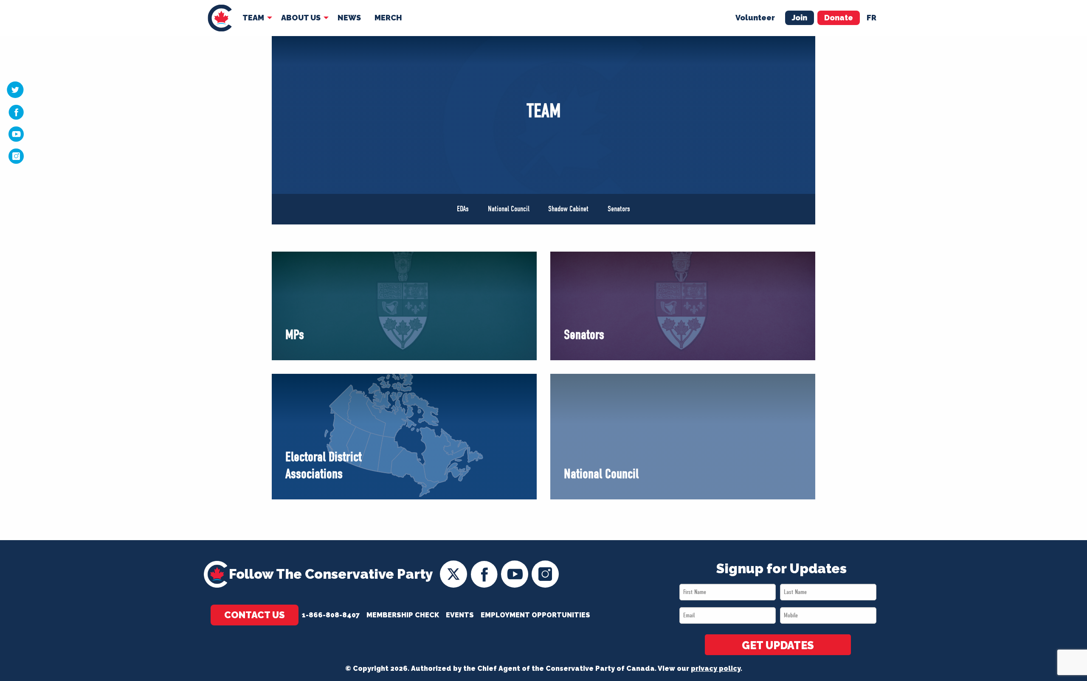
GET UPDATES (778, 645)
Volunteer (755, 17)
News (349, 17)
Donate (838, 17)
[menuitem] (220, 18)
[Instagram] (16, 156)
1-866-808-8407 (331, 615)
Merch (388, 17)
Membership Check (402, 615)
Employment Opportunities (535, 615)
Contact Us (254, 614)
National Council (508, 209)
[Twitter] (15, 89)
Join (799, 17)
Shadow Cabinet (568, 209)
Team (253, 17)
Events (460, 615)
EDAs (463, 209)
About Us (301, 17)
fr (871, 17)
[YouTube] (16, 133)
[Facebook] (16, 112)
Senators (619, 209)
